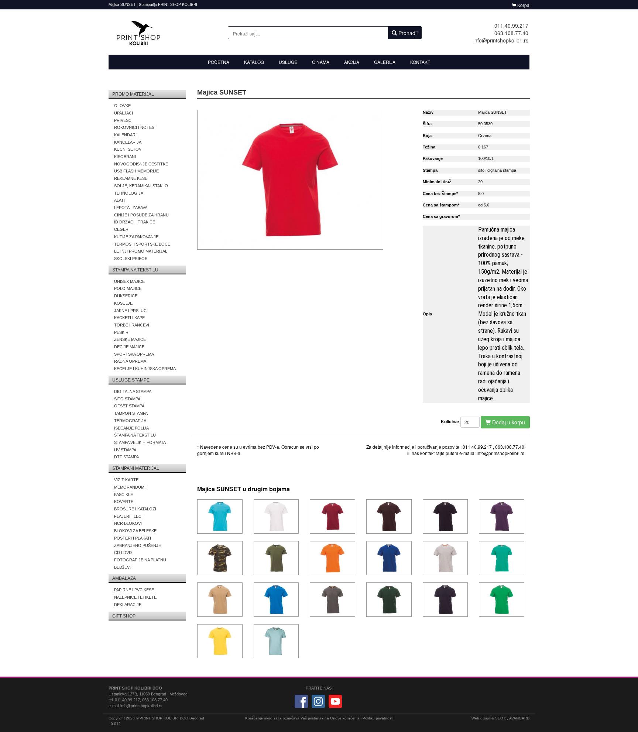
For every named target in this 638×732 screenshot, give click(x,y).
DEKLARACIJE (127, 604)
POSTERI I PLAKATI (132, 538)
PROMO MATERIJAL (133, 94)
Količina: (450, 421)
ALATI (119, 200)
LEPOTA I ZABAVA (130, 207)
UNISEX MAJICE (129, 281)
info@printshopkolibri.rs (500, 40)
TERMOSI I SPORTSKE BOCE (142, 244)
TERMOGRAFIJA (130, 420)
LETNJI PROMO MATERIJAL (140, 251)
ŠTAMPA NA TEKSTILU (135, 435)
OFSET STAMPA (129, 406)
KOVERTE (123, 501)
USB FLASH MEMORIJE (136, 171)
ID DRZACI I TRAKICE (134, 222)
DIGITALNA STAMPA (132, 391)
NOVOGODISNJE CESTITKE (141, 164)
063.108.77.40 (511, 33)
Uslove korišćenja (345, 718)
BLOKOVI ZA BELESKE (135, 531)
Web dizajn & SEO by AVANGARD (500, 718)
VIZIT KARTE (126, 480)
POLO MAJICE (127, 288)
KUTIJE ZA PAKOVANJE (136, 237)
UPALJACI (123, 113)
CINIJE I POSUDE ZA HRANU (141, 215)
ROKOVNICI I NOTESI (134, 127)
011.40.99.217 (511, 25)
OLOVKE (122, 105)
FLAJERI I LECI (128, 516)
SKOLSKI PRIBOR (131, 258)
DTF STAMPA (126, 457)
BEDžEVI (122, 567)
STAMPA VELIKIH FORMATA (140, 442)
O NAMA (320, 62)
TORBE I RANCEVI (131, 325)
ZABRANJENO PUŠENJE (137, 545)
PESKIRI (122, 332)
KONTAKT (420, 62)
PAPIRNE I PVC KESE (134, 590)
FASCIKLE (123, 494)
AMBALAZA (124, 578)
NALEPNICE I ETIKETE (135, 597)
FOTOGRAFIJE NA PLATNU (140, 560)
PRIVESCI (123, 120)
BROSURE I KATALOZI (135, 509)
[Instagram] (318, 701)
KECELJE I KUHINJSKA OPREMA (145, 368)
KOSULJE (123, 303)
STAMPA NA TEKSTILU (135, 270)
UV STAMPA (125, 450)
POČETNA (218, 62)
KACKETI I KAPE (129, 317)
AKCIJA (351, 62)
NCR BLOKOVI (128, 523)
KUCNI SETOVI (128, 149)
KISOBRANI (125, 156)
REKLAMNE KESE (130, 178)
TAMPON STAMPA (131, 413)
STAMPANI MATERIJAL (135, 468)
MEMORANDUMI (129, 487)
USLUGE (288, 62)
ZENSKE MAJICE (130, 339)
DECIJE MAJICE (129, 347)
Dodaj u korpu (508, 422)
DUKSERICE (125, 296)
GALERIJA (384, 62)
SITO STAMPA (127, 399)
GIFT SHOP (124, 616)
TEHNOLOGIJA (128, 193)
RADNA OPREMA (130, 361)
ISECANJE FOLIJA (131, 428)
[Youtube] (335, 701)
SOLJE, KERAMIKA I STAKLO (141, 186)
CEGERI (122, 229)
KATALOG (254, 62)
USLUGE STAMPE (131, 380)
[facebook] (301, 701)
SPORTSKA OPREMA (134, 354)
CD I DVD (123, 552)
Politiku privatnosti (378, 718)
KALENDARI (125, 135)
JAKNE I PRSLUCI (131, 310)
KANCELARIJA (127, 142)
